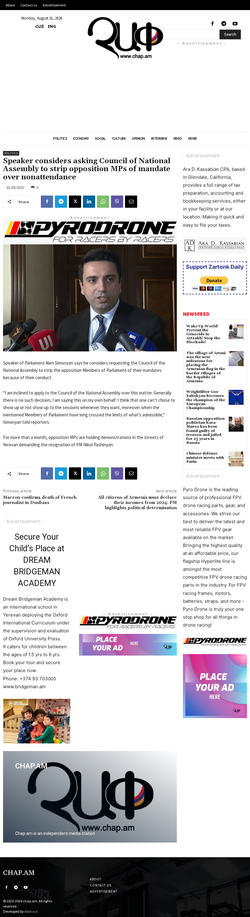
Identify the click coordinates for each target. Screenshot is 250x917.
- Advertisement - (23, 521)
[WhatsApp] (103, 202)
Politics (11, 153)
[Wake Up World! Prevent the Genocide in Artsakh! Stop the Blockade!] (236, 331)
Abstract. (31, 911)
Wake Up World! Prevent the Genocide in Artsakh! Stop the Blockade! (203, 334)
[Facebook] (212, 24)
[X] (75, 202)
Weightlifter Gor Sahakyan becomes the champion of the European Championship (205, 400)
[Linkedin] (89, 202)
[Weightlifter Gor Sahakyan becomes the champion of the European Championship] (236, 397)
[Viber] (117, 202)
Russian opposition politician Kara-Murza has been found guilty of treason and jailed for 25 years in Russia (205, 430)
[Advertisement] (207, 83)
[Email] (131, 202)
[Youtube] (235, 24)
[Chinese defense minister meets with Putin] (236, 458)
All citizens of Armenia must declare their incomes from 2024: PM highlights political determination (137, 503)
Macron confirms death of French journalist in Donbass (40, 500)
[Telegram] (224, 24)
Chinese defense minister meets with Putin (205, 457)
